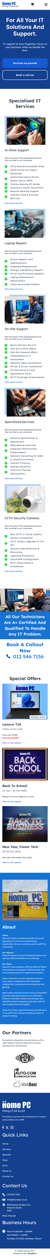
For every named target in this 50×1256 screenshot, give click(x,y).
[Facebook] (3, 1128)
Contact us (7, 1176)
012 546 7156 (28, 656)
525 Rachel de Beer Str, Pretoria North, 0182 (19, 1208)
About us (6, 1171)
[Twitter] (8, 1128)
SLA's (5, 1165)
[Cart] (32, 4)
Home (5, 1143)
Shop (4, 1160)
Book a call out (25, 75)
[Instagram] (11, 1128)
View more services (14, 203)
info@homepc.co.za (17, 1199)
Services (6, 1149)
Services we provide (25, 63)
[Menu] (41, 4)
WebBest (32, 1253)
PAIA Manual (9, 1215)
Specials (6, 1154)
